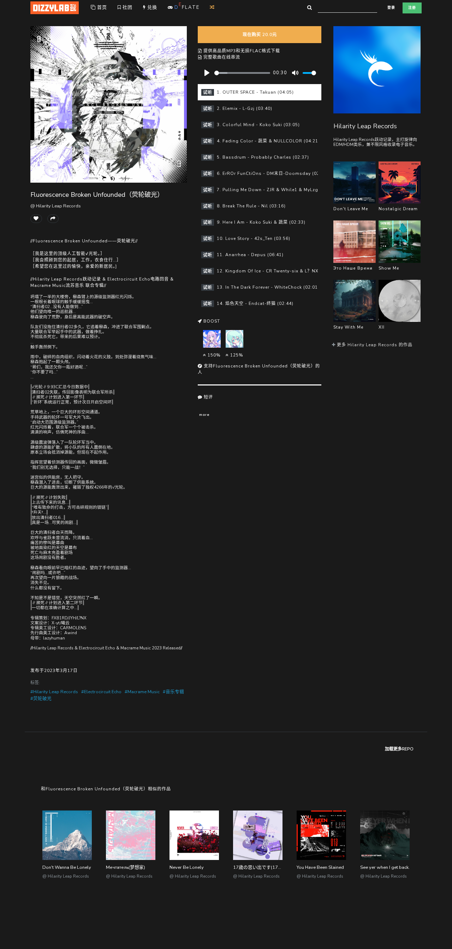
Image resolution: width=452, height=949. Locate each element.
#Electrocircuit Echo (101, 692)
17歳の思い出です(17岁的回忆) (265, 867)
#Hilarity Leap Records (54, 692)
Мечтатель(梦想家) (125, 867)
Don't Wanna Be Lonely (66, 867)
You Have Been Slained (320, 867)
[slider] (242, 73)
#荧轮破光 (41, 698)
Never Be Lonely (187, 867)
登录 (391, 7)
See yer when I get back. (385, 867)
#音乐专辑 (173, 692)
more (204, 414)
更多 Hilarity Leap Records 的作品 (373, 345)
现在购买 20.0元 (260, 34)
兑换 (151, 7)
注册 (412, 7)
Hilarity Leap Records (365, 126)
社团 (126, 7)
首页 (101, 7)
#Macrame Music (142, 692)
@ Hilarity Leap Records (55, 206)
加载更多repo (399, 749)
